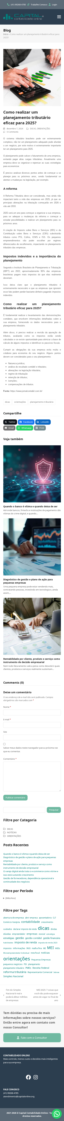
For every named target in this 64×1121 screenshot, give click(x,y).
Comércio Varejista (11, 922)
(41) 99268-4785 (18, 4)
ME (44, 948)
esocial (42, 934)
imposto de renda (25, 942)
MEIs (57, 948)
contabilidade (30, 922)
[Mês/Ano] (10, 898)
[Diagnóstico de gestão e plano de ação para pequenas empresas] (32, 546)
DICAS (33, 128)
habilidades (8, 943)
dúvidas (7, 933)
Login (54, 4)
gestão (19, 938)
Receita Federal (40, 967)
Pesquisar (54, 809)
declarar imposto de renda (25, 929)
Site (5, 731)
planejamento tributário (41, 401)
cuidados (7, 929)
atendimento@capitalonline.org (18, 1096)
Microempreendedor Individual (16, 953)
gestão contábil (33, 938)
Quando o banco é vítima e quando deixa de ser (30, 506)
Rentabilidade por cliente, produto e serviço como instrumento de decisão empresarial (31, 660)
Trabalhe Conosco (39, 4)
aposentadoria (45, 917)
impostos (7, 948)
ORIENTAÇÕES (43, 128)
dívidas (54, 929)
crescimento (47, 922)
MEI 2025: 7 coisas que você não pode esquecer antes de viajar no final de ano (45, 995)
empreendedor (18, 934)
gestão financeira (51, 938)
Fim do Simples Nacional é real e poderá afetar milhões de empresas (15, 995)
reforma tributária (14, 972)
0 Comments (12, 131)
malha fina (37, 948)
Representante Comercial (40, 972)
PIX (25, 964)
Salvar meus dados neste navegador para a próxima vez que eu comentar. (30, 749)
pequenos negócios (12, 964)
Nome (7, 706)
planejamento (34, 964)
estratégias (8, 938)
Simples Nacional (13, 976)
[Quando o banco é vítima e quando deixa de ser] (32, 473)
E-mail (7, 719)
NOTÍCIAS (12, 832)
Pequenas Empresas (41, 959)
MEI (50, 947)
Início (5, 34)
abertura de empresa (13, 917)
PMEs (28, 967)
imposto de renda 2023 (47, 943)
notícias (45, 952)
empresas (32, 933)
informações (19, 948)
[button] (59, 16)
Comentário (10, 758)
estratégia (50, 934)
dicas (7, 401)
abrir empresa (31, 917)
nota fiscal (35, 953)
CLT (54, 917)
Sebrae (56, 972)
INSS (28, 948)
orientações (20, 401)
